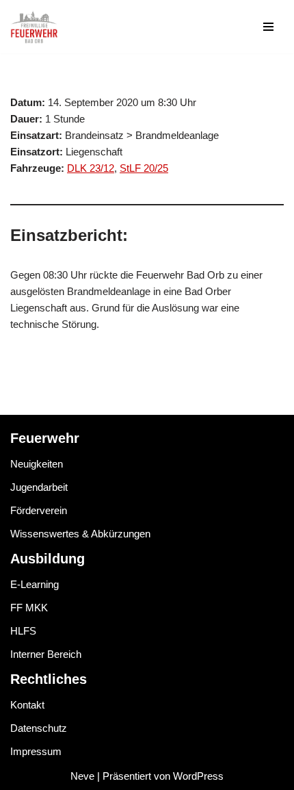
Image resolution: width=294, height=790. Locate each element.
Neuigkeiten (36, 464)
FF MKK (29, 607)
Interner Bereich (45, 654)
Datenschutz (38, 728)
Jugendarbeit (39, 487)
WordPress (198, 776)
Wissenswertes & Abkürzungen (80, 533)
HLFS (23, 631)
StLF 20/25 (144, 168)
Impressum (36, 751)
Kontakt (27, 705)
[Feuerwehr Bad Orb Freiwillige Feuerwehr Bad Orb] (34, 27)
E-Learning (34, 584)
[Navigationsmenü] (268, 27)
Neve (82, 776)
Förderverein (38, 510)
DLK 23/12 (90, 168)
